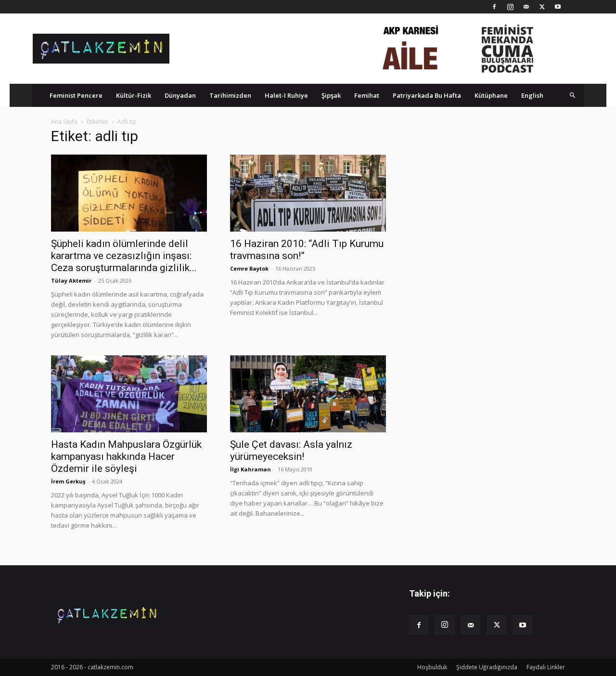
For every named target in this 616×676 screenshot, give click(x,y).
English (532, 95)
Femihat (366, 95)
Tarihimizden (230, 95)
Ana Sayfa (64, 121)
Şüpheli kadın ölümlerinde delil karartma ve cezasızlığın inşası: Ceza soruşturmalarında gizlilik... (124, 255)
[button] (572, 95)
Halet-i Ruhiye (286, 95)
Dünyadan (180, 95)
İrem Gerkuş (68, 481)
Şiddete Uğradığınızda (486, 667)
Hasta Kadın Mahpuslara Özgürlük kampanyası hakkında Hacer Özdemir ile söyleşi (126, 456)
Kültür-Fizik (133, 95)
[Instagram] (510, 6)
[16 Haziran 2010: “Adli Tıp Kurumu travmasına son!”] (308, 193)
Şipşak (331, 95)
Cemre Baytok (249, 268)
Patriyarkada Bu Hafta (427, 95)
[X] (542, 6)
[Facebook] (494, 6)
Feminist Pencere (76, 95)
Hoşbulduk (432, 667)
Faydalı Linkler (545, 667)
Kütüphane (491, 95)
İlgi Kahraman (250, 469)
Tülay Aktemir (71, 280)
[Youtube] (558, 6)
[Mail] (526, 6)
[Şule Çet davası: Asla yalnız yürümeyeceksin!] (308, 393)
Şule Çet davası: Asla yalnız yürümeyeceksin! (291, 450)
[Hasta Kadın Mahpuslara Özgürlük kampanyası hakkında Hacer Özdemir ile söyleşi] (129, 393)
